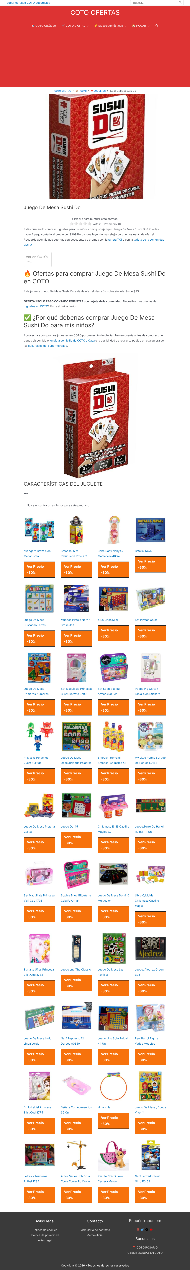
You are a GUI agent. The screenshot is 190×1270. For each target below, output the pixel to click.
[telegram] (147, 1229)
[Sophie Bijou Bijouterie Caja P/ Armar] (76, 887)
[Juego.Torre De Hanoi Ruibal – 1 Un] (150, 818)
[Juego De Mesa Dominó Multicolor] (113, 887)
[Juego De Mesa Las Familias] (113, 961)
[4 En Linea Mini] (113, 612)
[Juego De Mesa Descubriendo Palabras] (76, 749)
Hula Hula (104, 1107)
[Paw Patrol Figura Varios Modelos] (150, 1030)
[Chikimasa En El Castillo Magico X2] (113, 818)
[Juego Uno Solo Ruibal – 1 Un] (113, 1030)
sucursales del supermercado (47, 345)
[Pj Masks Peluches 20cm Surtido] (39, 749)
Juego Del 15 (69, 826)
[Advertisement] (95, 59)
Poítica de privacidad (45, 1235)
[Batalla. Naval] (150, 543)
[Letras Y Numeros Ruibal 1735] (39, 1168)
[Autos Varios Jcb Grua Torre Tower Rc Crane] (76, 1168)
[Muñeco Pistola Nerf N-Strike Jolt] (76, 612)
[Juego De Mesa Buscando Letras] (39, 612)
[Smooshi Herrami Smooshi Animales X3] (113, 749)
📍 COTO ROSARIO (145, 1247)
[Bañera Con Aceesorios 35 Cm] (76, 1099)
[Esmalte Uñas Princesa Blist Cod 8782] (39, 961)
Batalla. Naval (143, 551)
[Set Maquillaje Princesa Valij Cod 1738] (39, 887)
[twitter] (143, 1229)
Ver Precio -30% (35, 570)
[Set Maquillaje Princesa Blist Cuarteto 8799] (76, 681)
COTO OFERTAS (95, 12)
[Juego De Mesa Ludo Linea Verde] (39, 1030)
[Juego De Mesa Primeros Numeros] (39, 681)
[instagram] (138, 1229)
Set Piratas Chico (146, 620)
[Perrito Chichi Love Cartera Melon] (113, 1168)
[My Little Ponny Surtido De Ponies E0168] (150, 749)
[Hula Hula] (113, 1099)
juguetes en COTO (36, 306)
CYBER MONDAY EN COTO (145, 1252)
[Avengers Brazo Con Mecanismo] (39, 543)
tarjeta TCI (115, 239)
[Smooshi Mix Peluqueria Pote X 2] (76, 543)
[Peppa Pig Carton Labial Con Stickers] (150, 681)
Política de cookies (45, 1230)
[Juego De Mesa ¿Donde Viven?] (150, 1099)
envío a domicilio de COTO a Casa (72, 340)
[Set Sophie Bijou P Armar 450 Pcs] (113, 681)
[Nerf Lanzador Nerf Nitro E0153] (150, 1168)
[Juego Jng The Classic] (76, 961)
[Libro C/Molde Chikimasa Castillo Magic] (150, 887)
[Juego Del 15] (76, 818)
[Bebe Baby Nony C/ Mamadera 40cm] (113, 543)
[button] (157, 26)
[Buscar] (180, 2)
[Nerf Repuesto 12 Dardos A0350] (76, 1030)
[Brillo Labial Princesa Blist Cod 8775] (39, 1099)
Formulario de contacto (95, 1230)
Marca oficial (95, 1235)
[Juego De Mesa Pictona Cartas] (39, 818)
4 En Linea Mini (108, 620)
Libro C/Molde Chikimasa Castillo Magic (147, 901)
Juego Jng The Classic (76, 969)
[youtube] (151, 1229)
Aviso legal (45, 1240)
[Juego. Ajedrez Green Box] (150, 961)
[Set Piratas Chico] (150, 612)
